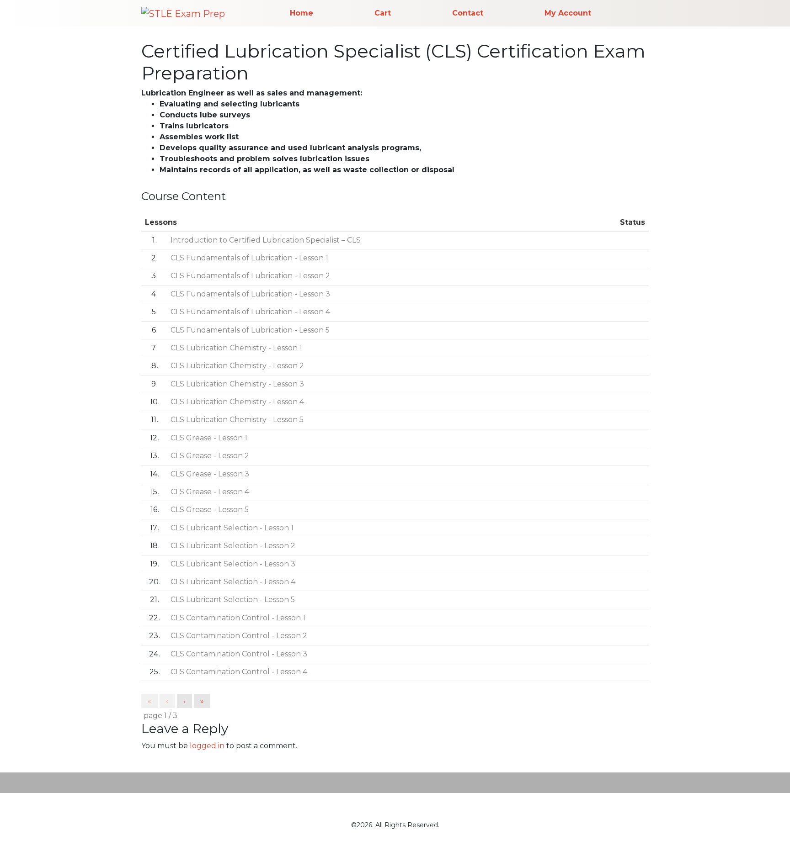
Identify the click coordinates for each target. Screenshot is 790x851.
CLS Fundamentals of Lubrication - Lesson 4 (250, 311)
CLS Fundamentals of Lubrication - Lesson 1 (249, 258)
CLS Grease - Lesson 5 (210, 509)
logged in (207, 745)
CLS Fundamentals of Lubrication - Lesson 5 (250, 330)
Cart (382, 13)
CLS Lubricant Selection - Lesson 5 (233, 599)
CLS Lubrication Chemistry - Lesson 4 (237, 401)
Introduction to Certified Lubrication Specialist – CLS (266, 240)
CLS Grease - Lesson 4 (210, 491)
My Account (567, 13)
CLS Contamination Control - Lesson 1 (238, 617)
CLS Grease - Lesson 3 (210, 474)
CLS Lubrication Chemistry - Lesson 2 (237, 365)
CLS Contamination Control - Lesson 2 (239, 635)
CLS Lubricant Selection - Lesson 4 (233, 581)
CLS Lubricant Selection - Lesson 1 (232, 527)
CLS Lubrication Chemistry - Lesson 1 (236, 348)
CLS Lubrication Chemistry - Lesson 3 (237, 384)
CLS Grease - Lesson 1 (209, 437)
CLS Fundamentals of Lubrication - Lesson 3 (250, 294)
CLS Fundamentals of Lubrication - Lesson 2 (250, 275)
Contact (467, 13)
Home (301, 13)
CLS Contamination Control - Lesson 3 (239, 654)
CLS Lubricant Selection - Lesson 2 (233, 545)
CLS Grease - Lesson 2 (210, 455)
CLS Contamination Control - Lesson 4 (239, 671)
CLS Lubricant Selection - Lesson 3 (233, 564)
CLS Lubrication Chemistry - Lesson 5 (237, 419)
